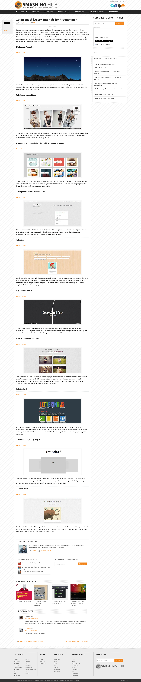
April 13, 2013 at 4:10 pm (31, 618)
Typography (75, 665)
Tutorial (23, 52)
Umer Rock (28, 628)
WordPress (113, 12)
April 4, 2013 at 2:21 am (31, 630)
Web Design (17, 661)
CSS (15, 671)
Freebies (34, 12)
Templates (28, 665)
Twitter (112, 6)
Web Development (95, 12)
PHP (15, 673)
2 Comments (36, 22)
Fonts (26, 663)
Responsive (57, 659)
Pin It (5, 30)
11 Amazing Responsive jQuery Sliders (33, 571)
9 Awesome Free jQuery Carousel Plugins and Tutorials (77, 603)
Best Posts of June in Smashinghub (104, 98)
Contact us (115, 1)
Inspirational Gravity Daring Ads (104, 94)
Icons (73, 667)
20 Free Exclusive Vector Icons (103, 68)
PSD (73, 671)
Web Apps (16, 669)
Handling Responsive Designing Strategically (30, 641)
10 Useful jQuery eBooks (23, 601)
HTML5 (27, 671)
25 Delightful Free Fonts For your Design (76, 641)
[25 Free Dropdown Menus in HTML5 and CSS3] (60, 599)
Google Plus (119, 6)
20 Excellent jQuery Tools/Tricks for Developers (40, 603)
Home (16, 12)
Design (23, 12)
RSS (123, 6)
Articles (16, 659)
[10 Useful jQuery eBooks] (24, 599)
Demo (18, 52)
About (110, 1)
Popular (97, 58)
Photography (62, 12)
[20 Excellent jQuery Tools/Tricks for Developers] (42, 599)
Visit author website (46, 550)
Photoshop (78, 12)
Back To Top (124, 680)
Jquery (55, 663)
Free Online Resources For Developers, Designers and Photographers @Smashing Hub (36, 5)
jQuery (27, 673)
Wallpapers (28, 667)
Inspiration (47, 12)
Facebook (115, 6)
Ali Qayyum (26, 22)
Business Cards (18, 667)
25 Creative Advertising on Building (105, 64)
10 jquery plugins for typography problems (34, 563)
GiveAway (16, 665)
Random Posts (111, 58)
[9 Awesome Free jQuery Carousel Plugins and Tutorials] (78, 599)
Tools (55, 661)
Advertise (122, 1)
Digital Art (28, 661)
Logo (73, 661)
